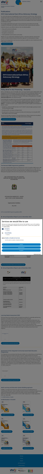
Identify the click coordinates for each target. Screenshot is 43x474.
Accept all (21, 250)
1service (7, 230)
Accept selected (21, 247)
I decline (21, 244)
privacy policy (7, 226)
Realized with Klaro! (37, 254)
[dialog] (21, 237)
